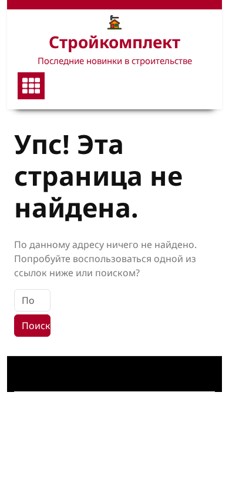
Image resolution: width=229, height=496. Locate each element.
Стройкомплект (114, 42)
